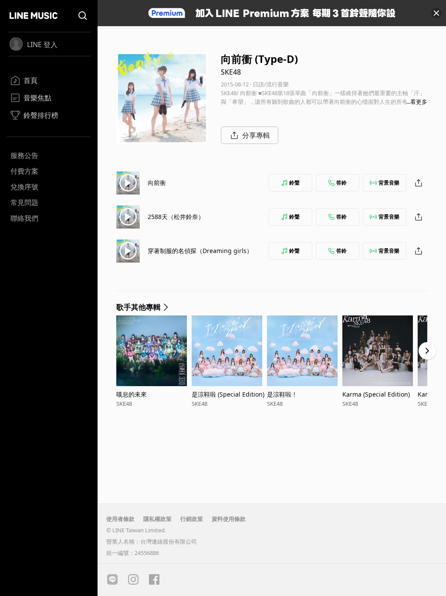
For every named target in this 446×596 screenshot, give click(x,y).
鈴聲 (294, 182)
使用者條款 (120, 519)
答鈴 (341, 182)
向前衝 (157, 182)
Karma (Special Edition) (376, 394)
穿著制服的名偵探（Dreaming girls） (200, 251)
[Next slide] (427, 351)
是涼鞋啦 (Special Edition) (228, 394)
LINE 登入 (42, 44)
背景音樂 (388, 182)
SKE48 (231, 72)
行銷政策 (191, 519)
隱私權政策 (157, 519)
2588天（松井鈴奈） (176, 216)
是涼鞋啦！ (282, 394)
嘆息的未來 (131, 394)
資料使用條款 (229, 519)
